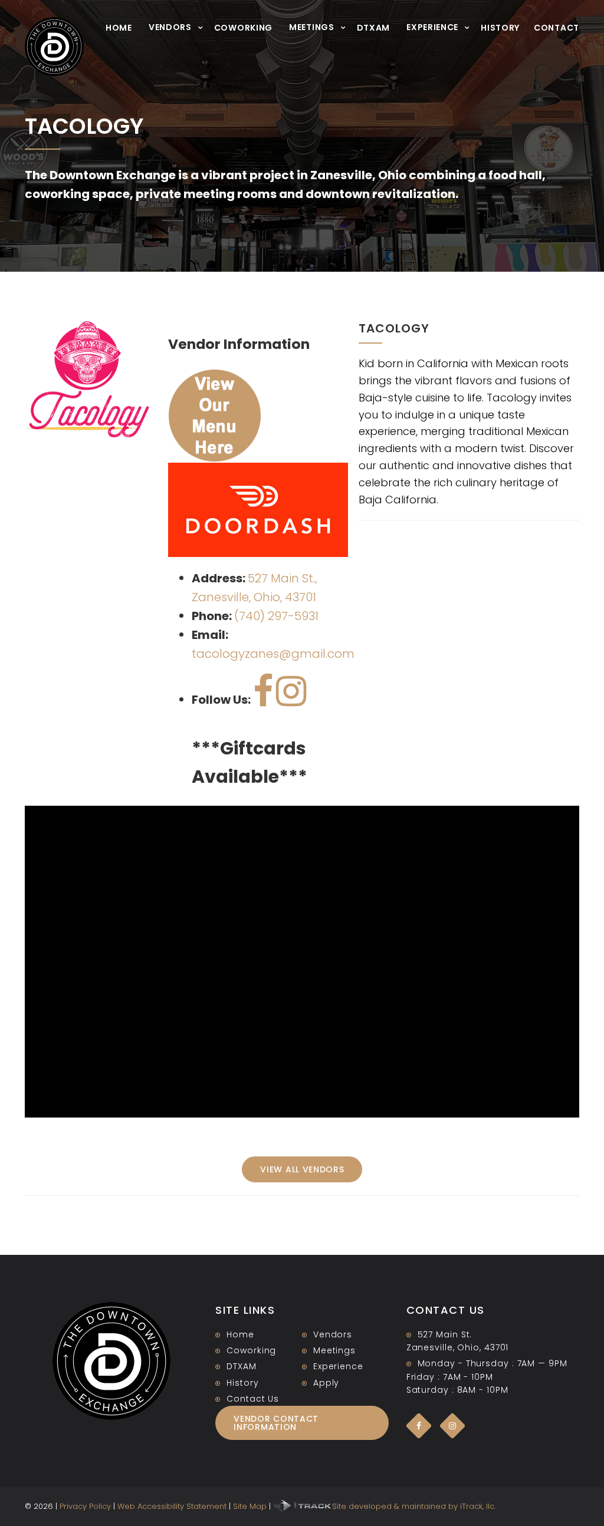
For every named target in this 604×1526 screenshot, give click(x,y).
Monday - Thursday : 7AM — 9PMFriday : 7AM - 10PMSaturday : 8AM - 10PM (486, 1376)
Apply (326, 1383)
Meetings (311, 26)
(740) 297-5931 (276, 616)
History (500, 28)
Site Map (250, 1506)
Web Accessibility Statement (171, 1506)
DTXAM (373, 28)
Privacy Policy (85, 1506)
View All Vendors (302, 1169)
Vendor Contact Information (276, 1423)
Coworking (243, 28)
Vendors (170, 26)
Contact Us (252, 1399)
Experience (432, 26)
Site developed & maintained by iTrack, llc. (413, 1506)
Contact (556, 28)
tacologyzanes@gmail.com (273, 653)
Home (119, 28)
